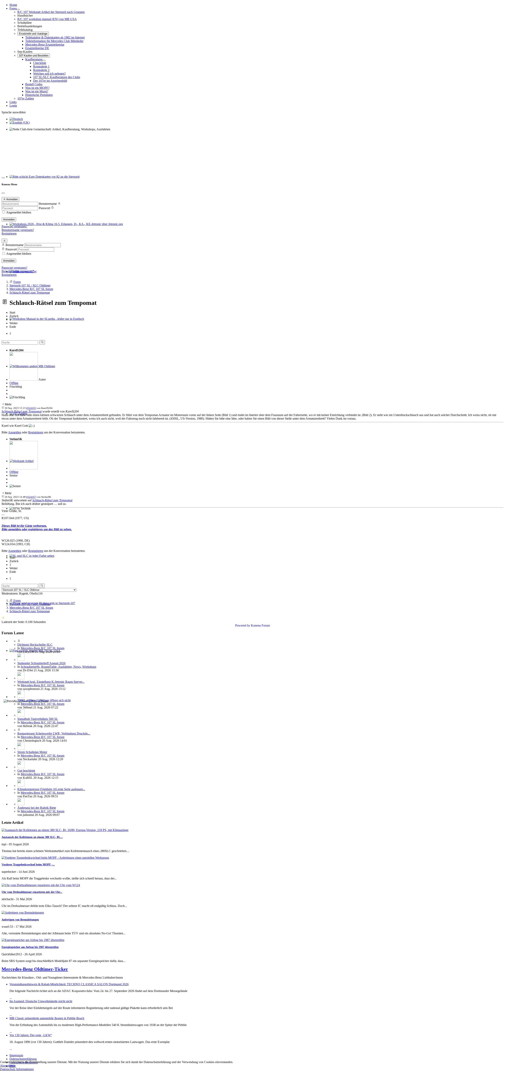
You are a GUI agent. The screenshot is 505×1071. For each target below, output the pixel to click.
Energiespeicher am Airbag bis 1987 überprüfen (30, 947)
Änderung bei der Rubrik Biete (36, 807)
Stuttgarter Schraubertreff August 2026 (41, 663)
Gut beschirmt (26, 770)
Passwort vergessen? (14, 226)
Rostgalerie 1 (41, 66)
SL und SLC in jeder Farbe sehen (30, 559)
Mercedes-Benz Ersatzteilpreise (44, 44)
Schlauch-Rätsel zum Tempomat (22, 411)
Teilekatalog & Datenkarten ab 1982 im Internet (55, 37)
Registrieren (9, 233)
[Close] (3, 193)
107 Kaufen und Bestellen (33, 55)
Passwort (44, 208)
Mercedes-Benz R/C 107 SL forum (42, 648)
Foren (13, 8)
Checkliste (39, 63)
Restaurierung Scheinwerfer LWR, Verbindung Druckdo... (53, 733)
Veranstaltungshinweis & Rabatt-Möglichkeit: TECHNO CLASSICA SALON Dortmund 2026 (69, 984)
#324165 (31, 408)
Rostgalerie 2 (41, 70)
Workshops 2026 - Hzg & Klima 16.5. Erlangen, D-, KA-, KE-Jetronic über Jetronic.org (64, 227)
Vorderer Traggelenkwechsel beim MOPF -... (28, 864)
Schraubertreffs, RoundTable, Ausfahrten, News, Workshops (58, 666)
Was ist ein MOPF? (37, 87)
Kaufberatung (33, 59)
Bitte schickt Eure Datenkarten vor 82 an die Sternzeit (42, 180)
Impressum (16, 1055)
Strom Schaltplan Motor (32, 752)
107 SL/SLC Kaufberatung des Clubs (56, 77)
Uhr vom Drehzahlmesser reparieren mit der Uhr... (32, 892)
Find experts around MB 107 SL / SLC (33, 654)
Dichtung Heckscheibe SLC (34, 644)
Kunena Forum (260, 625)
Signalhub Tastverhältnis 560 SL (37, 719)
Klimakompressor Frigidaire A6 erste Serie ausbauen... (51, 789)
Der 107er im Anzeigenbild (50, 80)
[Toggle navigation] (3, 177)
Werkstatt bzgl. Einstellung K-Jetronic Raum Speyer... (50, 681)
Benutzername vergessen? (18, 230)
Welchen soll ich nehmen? (49, 73)
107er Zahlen (25, 98)
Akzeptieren (7, 1065)
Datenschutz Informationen (17, 1069)
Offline (13, 383)
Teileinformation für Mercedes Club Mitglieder (54, 41)
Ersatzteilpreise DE (37, 48)
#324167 (31, 496)
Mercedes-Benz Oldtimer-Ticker (35, 969)
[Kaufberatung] (44, 60)
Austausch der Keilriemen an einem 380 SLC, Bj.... (32, 837)
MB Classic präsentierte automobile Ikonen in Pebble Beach (46, 1018)
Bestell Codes (33, 84)
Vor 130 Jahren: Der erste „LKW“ (30, 1035)
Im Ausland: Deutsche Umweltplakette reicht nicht (40, 1001)
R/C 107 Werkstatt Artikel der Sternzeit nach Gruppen (51, 12)
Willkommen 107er (21, 275)
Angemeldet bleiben (18, 212)
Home (13, 5)
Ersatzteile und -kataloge (33, 33)
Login (13, 105)
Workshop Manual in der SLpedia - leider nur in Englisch (45, 322)
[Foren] (18, 9)
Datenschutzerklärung (23, 1059)
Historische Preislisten (39, 95)
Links (13, 102)
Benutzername (48, 203)
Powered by (242, 625)
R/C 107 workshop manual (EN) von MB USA (47, 19)
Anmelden (9, 219)
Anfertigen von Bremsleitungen (20, 919)
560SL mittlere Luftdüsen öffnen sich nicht (44, 700)
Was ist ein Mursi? (36, 91)
